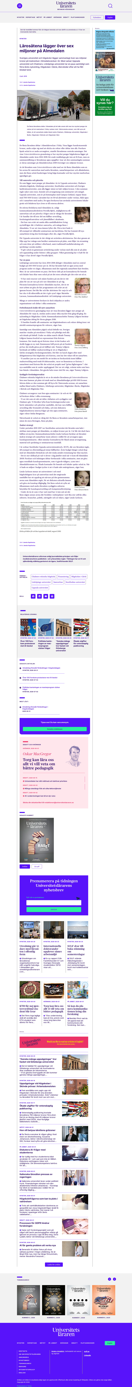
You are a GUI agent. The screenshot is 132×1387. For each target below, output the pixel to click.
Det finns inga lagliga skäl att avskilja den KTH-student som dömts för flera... (30, 1018)
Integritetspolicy (27, 1369)
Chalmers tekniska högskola (43, 576)
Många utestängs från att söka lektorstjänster (43, 788)
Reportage (30, 17)
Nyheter (20, 17)
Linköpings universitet (41, 582)
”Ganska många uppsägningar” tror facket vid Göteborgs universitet (63, 646)
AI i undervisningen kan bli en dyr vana (40, 796)
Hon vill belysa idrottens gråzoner (37, 1130)
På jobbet (48, 17)
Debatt (66, 17)
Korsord (22, 1366)
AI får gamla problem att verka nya (38, 1245)
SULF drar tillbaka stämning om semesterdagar (76, 950)
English (22, 1373)
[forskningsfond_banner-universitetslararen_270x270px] (105, 71)
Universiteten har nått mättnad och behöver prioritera (46, 781)
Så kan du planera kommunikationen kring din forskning (77, 1010)
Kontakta (23, 1351)
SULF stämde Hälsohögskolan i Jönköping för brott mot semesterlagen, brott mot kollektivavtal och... (77, 964)
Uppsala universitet (40, 588)
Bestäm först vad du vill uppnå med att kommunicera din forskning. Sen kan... (77, 1021)
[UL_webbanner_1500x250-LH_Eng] (54, 1047)
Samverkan (58, 582)
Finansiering (63, 576)
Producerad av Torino (24, 1386)
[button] (33, 596)
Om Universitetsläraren (30, 1354)
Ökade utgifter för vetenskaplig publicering (81, 643)
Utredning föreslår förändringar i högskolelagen (41, 668)
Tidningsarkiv (25, 1363)
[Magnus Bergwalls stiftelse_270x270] (105, 49)
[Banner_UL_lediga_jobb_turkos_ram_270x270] (105, 93)
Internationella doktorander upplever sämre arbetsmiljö (53, 950)
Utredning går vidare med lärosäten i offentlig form (29, 950)
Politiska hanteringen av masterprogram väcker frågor (45, 644)
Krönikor (58, 17)
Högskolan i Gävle (78, 576)
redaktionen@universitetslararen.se (59, 802)
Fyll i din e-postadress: (35, 897)
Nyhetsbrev (24, 1360)
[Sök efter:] (111, 5)
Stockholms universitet (75, 582)
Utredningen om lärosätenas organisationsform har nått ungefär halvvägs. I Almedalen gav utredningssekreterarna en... (30, 965)
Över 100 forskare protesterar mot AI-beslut (27, 643)
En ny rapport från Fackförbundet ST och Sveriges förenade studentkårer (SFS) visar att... (54, 962)
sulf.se (86, 1351)
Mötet (39, 17)
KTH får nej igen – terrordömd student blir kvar (30, 1009)
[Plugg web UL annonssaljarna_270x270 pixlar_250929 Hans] (105, 115)
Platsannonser (78, 17)
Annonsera (24, 1357)
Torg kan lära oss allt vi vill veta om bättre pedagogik (39, 763)
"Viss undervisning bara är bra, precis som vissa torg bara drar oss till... (54, 1018)
